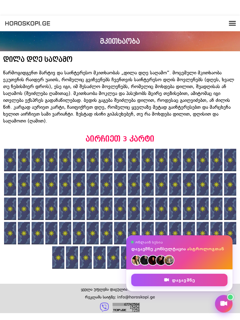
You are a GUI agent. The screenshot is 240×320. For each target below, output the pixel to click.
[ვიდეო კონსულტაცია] (224, 304)
